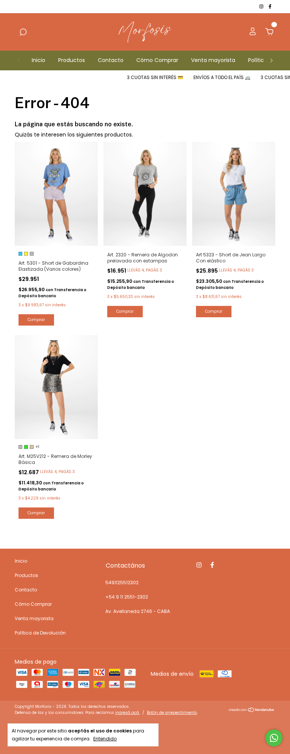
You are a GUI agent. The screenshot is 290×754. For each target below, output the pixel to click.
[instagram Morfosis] (262, 6)
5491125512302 (122, 582)
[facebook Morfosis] (270, 6)
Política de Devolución (40, 633)
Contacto (110, 60)
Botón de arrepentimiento (172, 712)
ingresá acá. (127, 712)
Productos (71, 60)
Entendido (105, 738)
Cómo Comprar (157, 60)
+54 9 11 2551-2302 (126, 597)
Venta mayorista (213, 60)
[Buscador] (23, 32)
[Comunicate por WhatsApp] (273, 737)
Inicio (38, 60)
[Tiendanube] (251, 710)
